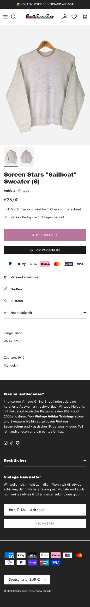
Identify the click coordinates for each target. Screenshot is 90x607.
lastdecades (20, 590)
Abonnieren (45, 523)
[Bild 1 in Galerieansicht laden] (45, 85)
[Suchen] (16, 17)
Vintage (23, 190)
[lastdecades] (40, 17)
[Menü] (5, 17)
